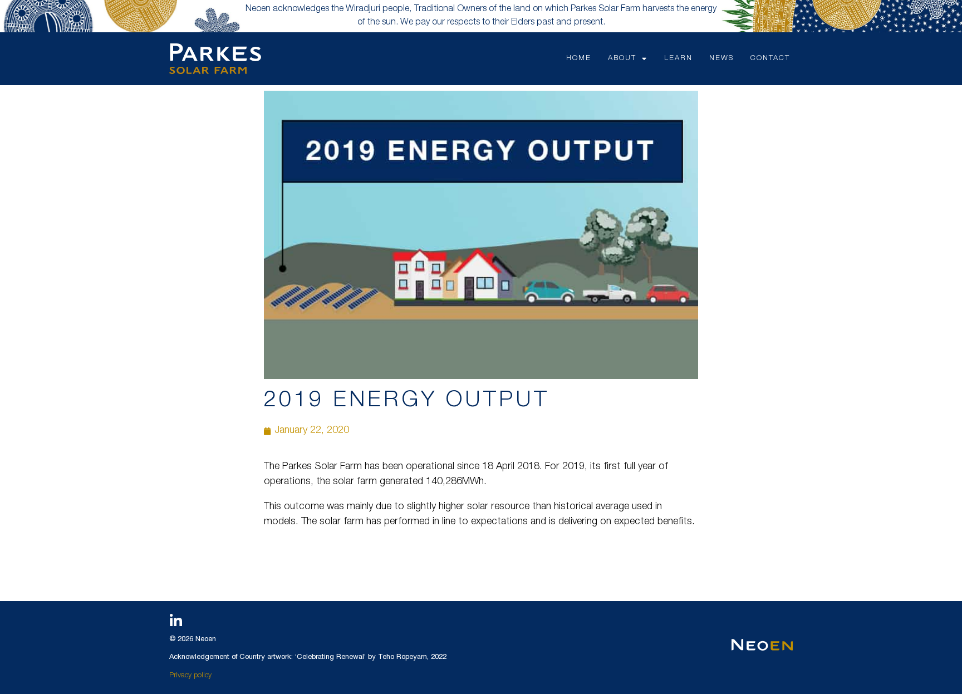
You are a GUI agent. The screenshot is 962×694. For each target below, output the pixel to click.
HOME (578, 58)
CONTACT (770, 58)
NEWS (721, 58)
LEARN (678, 58)
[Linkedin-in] (176, 620)
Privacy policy (190, 676)
